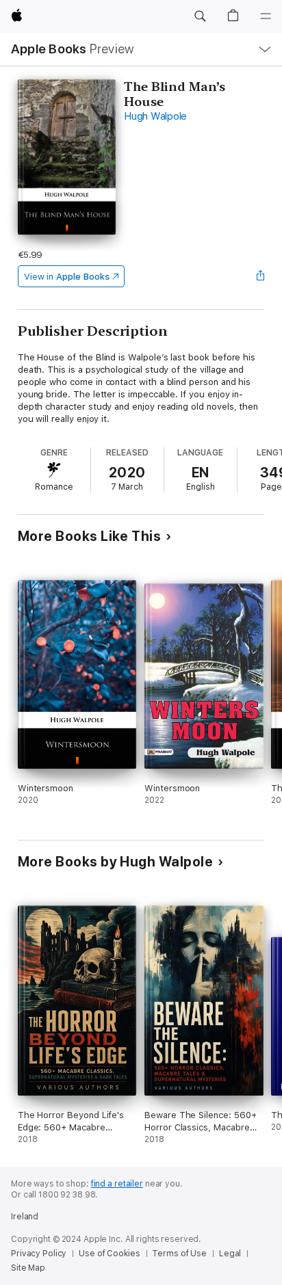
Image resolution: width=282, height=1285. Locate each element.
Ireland (24, 1216)
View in (67, 276)
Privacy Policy (38, 1253)
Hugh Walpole (155, 116)
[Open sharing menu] (260, 276)
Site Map (28, 1268)
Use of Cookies (109, 1253)
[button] (199, 16)
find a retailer (117, 1184)
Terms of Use (179, 1253)
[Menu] (265, 16)
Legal (230, 1253)
